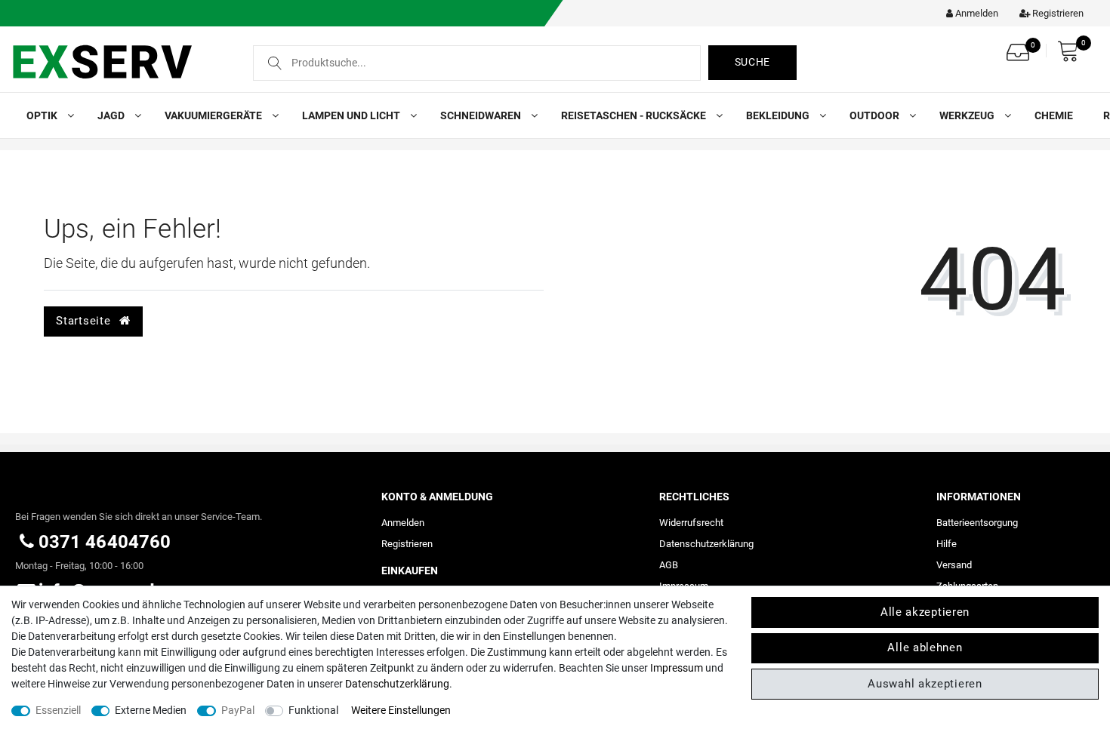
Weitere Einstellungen (401, 710)
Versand (954, 565)
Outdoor (875, 115)
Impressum (676, 668)
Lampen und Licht (352, 115)
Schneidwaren (481, 115)
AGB (668, 565)
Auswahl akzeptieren (925, 684)
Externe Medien (151, 710)
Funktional (313, 710)
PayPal (237, 710)
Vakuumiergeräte (214, 115)
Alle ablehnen (924, 647)
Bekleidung (779, 115)
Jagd (112, 115)
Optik (43, 115)
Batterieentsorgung (977, 522)
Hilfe (946, 543)
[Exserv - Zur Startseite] (119, 61)
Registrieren (407, 543)
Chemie (1053, 115)
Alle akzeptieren (925, 612)
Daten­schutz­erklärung (706, 543)
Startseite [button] (85, 321)
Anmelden (402, 522)
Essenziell (58, 710)
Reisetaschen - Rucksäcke (634, 115)
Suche (753, 62)
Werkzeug (968, 115)
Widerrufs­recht (691, 522)
